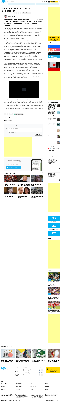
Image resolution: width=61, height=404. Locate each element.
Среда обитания (33, 386)
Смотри (49, 270)
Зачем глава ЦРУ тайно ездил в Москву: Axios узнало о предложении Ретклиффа (52, 180)
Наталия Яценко (11, 16)
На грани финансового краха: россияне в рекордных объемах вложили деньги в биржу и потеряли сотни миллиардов (52, 107)
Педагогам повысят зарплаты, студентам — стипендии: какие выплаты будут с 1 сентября (52, 125)
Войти (46, 1)
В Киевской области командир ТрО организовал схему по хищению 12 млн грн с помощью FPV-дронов (52, 154)
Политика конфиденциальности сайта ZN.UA (53, 400)
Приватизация (3, 389)
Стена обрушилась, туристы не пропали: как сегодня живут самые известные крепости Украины (52, 161)
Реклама (16, 372)
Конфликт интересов (19, 386)
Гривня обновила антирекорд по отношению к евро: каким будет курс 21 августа (52, 137)
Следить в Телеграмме (14, 167)
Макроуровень (3, 386)
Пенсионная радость (52, 221)
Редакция (16, 371)
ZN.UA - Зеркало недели (54, 68)
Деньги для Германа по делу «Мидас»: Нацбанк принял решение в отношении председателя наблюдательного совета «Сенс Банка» (52, 144)
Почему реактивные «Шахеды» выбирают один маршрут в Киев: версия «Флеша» (52, 175)
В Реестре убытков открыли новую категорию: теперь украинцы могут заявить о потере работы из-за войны (52, 114)
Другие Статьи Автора (53, 213)
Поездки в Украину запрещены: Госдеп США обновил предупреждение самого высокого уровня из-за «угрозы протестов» (52, 168)
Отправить (38, 134)
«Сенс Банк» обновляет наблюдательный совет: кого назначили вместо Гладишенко (52, 120)
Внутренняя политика (4, 383)
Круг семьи (47, 386)
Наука (31, 383)
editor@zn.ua (29, 378)
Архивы (16, 369)
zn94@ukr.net (25, 375)
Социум (46, 383)
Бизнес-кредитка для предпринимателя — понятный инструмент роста (38, 360)
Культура (32, 389)
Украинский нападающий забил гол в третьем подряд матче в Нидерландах (54, 311)
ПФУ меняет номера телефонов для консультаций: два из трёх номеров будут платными (52, 131)
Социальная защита (19, 383)
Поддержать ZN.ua (54, 1)
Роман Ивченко (35, 362)
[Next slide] (59, 4)
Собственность (47, 389)
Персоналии (18, 389)
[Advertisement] (18, 147)
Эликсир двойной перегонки (54, 229)
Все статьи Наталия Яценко (10, 117)
